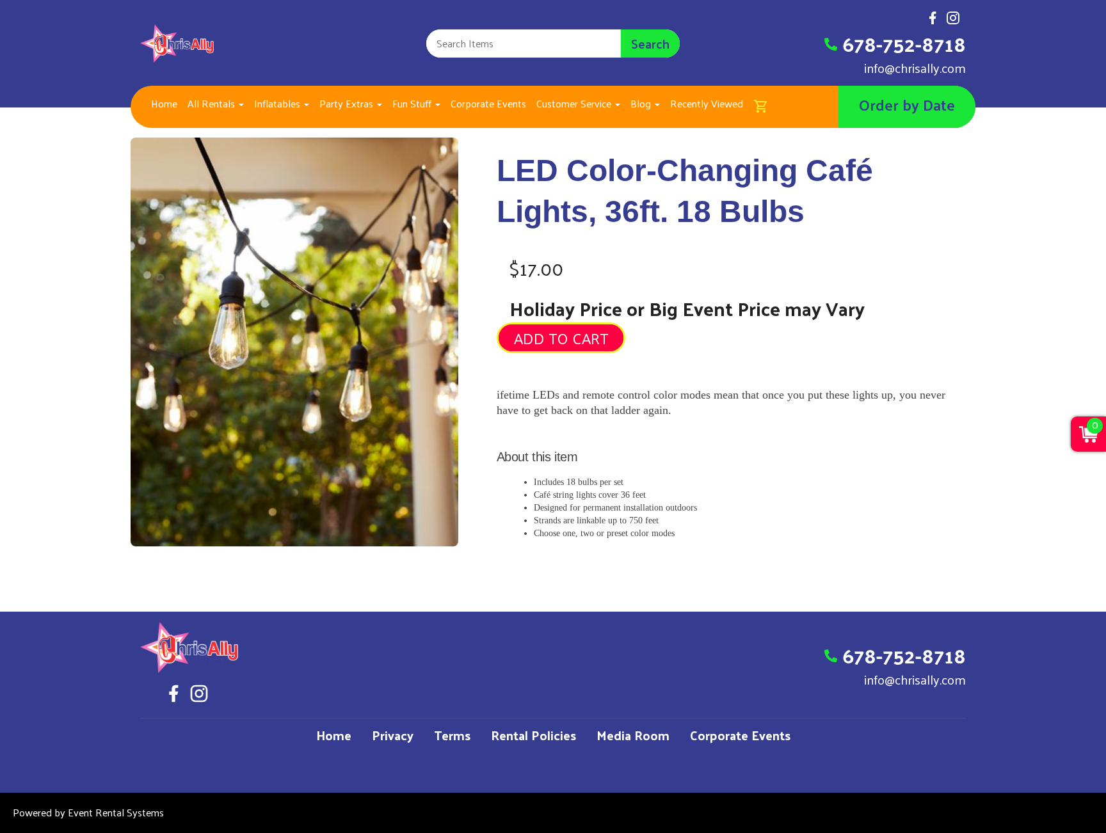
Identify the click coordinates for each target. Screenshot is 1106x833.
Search (650, 43)
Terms (452, 735)
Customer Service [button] (575, 103)
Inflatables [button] (278, 103)
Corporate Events (488, 103)
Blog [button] (641, 103)
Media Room (633, 735)
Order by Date (907, 104)
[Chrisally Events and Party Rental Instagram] (953, 21)
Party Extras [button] (347, 103)
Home (164, 103)
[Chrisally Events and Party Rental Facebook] (932, 21)
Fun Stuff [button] (413, 103)
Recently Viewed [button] (706, 103)
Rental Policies (533, 735)
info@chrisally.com (915, 67)
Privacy (392, 735)
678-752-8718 (904, 43)
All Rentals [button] (212, 103)
